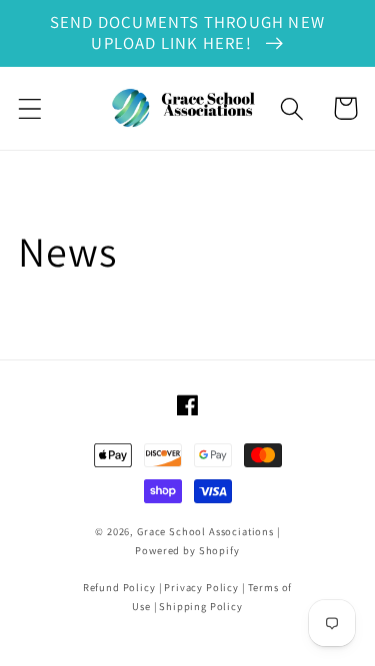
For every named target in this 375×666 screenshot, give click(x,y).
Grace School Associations (205, 531)
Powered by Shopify (187, 550)
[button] (30, 108)
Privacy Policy (201, 587)
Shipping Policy (201, 606)
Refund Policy (119, 587)
